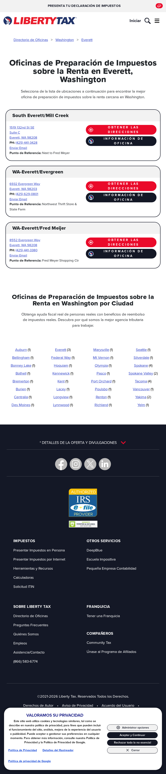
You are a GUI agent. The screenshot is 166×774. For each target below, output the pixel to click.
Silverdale (143, 357)
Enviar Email (18, 147)
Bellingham (22, 357)
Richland (103, 404)
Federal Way (62, 357)
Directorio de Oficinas (31, 39)
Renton (103, 396)
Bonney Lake (23, 365)
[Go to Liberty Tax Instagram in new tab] (76, 464)
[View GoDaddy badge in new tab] (83, 524)
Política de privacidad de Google (29, 761)
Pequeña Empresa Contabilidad (111, 568)
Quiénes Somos (26, 634)
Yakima (143, 396)
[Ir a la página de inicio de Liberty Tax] (40, 20)
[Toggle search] (148, 21)
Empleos (20, 643)
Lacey (62, 389)
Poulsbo (103, 389)
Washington (64, 39)
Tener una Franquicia (103, 615)
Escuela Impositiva (101, 559)
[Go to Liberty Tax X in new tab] (90, 464)
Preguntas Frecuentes (30, 624)
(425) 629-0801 (27, 193)
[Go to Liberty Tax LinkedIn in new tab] (105, 464)
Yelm (143, 404)
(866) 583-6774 (25, 661)
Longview (62, 396)
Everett (87, 39)
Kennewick (62, 373)
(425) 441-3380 (26, 250)
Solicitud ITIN (23, 586)
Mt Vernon (103, 357)
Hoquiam (63, 365)
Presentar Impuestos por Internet (39, 559)
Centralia (23, 396)
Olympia (103, 365)
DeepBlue (94, 550)
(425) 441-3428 (26, 142)
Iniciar (135, 21)
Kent (62, 381)
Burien (23, 389)
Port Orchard (103, 381)
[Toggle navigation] (157, 20)
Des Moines (23, 404)
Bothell (23, 373)
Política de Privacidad (22, 750)
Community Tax (99, 642)
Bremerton (23, 381)
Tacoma (143, 381)
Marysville (103, 349)
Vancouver (143, 389)
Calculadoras (23, 577)
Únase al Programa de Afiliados (111, 651)
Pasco (103, 373)
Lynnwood (63, 404)
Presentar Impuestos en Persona (39, 550)
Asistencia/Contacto (29, 652)
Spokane (143, 365)
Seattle (143, 349)
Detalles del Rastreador (58, 750)
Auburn (23, 349)
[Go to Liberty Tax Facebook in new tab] (61, 464)
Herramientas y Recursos (33, 568)
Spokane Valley (143, 373)
